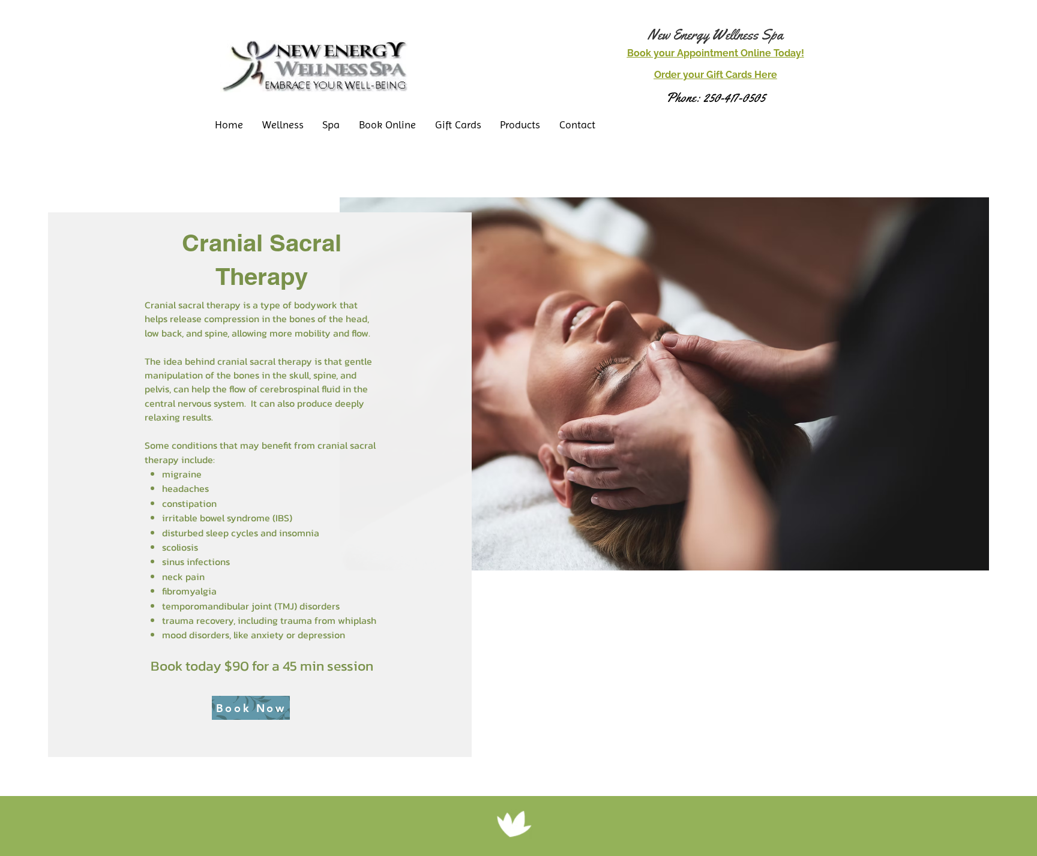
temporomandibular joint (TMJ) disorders (251, 606)
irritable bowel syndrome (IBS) (227, 517)
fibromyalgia (189, 591)
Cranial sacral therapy (193, 305)
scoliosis (180, 547)
